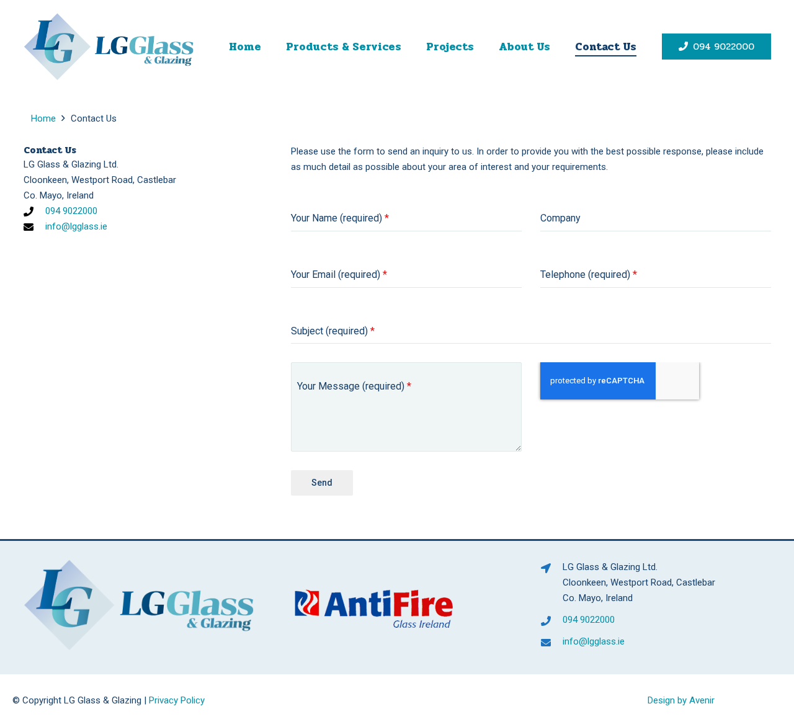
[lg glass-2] (109, 46)
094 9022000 (71, 210)
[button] (411, 46)
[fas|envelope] (35, 227)
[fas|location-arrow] (551, 568)
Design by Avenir (681, 700)
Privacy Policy (177, 700)
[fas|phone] (35, 211)
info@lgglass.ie (76, 226)
